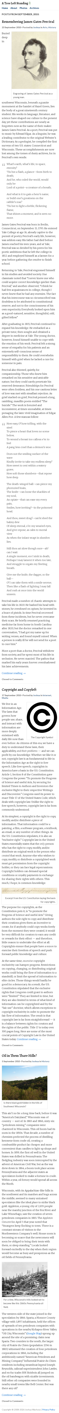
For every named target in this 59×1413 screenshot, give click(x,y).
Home (5, 8)
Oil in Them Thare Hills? (19, 1055)
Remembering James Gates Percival (28, 21)
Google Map (34, 1333)
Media (5, 698)
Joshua (36, 27)
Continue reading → (14, 673)
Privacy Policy (48, 1409)
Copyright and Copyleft (19, 689)
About (13, 8)
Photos (23, 8)
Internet (47, 695)
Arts (45, 27)
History (52, 27)
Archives (34, 8)
